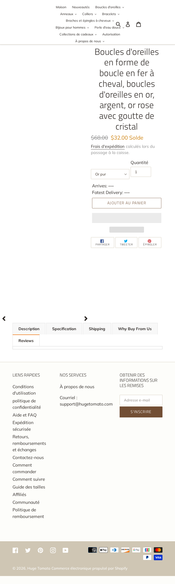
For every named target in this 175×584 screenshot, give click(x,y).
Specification (64, 328)
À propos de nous (77, 386)
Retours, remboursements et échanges (29, 443)
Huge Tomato (38, 568)
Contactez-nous (28, 457)
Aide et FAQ (25, 415)
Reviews (26, 340)
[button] (126, 218)
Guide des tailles (29, 487)
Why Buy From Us (135, 328)
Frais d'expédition (108, 146)
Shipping (97, 328)
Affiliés (19, 494)
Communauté (26, 502)
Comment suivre (29, 479)
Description (28, 328)
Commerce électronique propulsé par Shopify (89, 568)
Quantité (139, 162)
